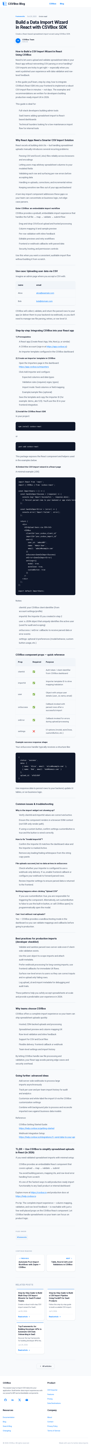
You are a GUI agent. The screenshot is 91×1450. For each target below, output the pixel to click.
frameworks (20, 16)
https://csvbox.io (39, 1192)
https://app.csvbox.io (56, 346)
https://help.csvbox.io (26, 1196)
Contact (50, 1422)
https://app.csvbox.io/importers (34, 367)
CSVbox (52, 4)
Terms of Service (53, 1431)
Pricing (49, 1399)
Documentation (8, 1417)
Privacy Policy (52, 1426)
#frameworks (22, 1237)
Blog (62, 4)
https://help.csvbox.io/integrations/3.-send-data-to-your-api (47, 1137)
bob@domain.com (44, 301)
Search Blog (7, 1426)
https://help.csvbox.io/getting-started (36, 1128)
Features (50, 1394)
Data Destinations (54, 1403)
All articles (46, 1366)
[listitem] (5, 1400)
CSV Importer (52, 1390)
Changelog (7, 1431)
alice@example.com (45, 293)
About (49, 1417)
